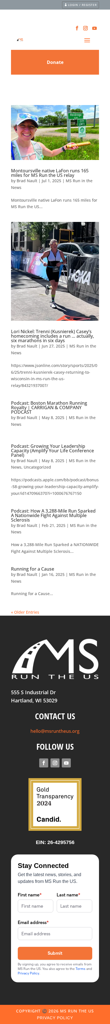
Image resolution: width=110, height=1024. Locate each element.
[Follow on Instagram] (85, 28)
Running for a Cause (32, 569)
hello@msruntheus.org (55, 731)
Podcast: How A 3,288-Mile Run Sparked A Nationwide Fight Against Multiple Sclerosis (53, 515)
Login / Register (82, 5)
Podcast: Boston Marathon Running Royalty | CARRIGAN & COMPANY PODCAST (49, 407)
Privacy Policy (55, 1018)
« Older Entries (25, 612)
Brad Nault (27, 180)
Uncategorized (37, 467)
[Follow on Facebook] (77, 28)
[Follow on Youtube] (94, 28)
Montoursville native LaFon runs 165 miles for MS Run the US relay (50, 173)
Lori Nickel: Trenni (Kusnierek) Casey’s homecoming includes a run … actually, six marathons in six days (52, 336)
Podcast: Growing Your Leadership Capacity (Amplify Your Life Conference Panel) (52, 450)
